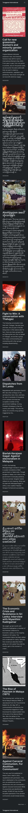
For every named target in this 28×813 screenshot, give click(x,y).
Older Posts (21, 804)
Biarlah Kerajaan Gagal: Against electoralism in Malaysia (12, 457)
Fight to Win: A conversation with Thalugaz (13, 316)
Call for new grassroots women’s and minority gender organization (12, 45)
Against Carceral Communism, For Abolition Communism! (13, 765)
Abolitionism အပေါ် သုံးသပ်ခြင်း (14, 214)
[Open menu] (24, 2)
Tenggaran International (10, 2)
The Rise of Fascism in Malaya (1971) (13, 692)
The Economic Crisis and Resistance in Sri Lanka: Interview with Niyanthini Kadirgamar (12, 615)
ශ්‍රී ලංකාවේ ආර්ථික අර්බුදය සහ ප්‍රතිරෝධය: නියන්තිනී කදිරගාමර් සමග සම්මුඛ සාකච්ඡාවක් (14, 535)
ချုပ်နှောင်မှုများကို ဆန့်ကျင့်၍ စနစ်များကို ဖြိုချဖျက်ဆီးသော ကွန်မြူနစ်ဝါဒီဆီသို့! (14, 121)
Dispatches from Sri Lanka (12, 385)
